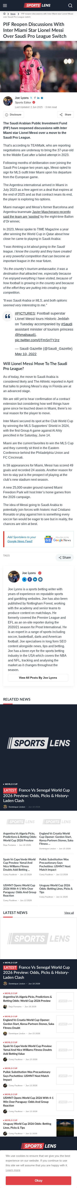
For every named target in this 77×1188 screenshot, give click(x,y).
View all (69, 912)
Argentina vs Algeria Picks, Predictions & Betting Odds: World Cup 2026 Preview (20, 837)
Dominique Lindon (17, 807)
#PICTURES (25, 313)
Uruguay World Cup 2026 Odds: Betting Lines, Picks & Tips (56, 889)
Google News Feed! (20, 541)
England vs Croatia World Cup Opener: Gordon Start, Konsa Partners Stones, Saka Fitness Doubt (28, 1024)
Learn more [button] (13, 1170)
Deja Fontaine (9, 845)
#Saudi (66, 324)
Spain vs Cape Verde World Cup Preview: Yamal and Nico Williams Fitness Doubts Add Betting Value (27, 1050)
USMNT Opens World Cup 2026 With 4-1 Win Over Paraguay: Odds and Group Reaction (28, 1102)
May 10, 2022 (26, 354)
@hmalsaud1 (25, 335)
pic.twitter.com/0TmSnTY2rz (37, 340)
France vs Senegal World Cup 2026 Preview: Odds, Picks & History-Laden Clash (36, 795)
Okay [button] (38, 1180)
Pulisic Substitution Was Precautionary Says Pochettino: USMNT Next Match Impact (26, 1076)
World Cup (11, 784)
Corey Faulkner (10, 874)
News (12, 14)
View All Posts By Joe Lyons (38, 677)
